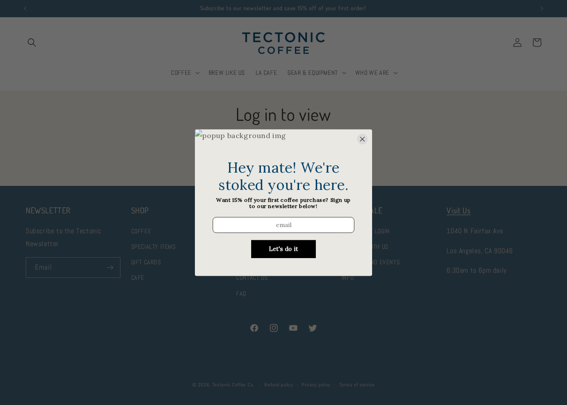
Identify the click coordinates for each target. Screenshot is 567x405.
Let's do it (283, 249)
